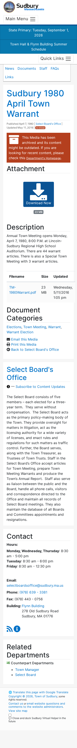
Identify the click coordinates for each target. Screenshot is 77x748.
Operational (35, 745)
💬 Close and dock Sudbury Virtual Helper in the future (37, 719)
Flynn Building (33, 606)
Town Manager (27, 669)
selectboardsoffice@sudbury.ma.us (35, 585)
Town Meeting (34, 327)
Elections (14, 327)
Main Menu (18, 18)
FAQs (55, 68)
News (9, 68)
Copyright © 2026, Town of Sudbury (33, 696)
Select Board (25, 675)
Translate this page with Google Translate (38, 692)
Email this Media (24, 339)
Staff (43, 68)
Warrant (54, 327)
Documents (27, 68)
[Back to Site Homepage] (23, 7)
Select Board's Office (48, 123)
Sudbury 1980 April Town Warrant (35, 103)
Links (9, 77)
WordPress (27, 725)
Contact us (16, 703)
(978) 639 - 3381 (33, 592)
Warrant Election (20, 332)
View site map (18, 710)
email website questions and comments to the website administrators (37, 705)
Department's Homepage (43, 158)
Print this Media (23, 344)
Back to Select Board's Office (35, 349)
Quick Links (52, 58)
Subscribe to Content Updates (40, 386)
